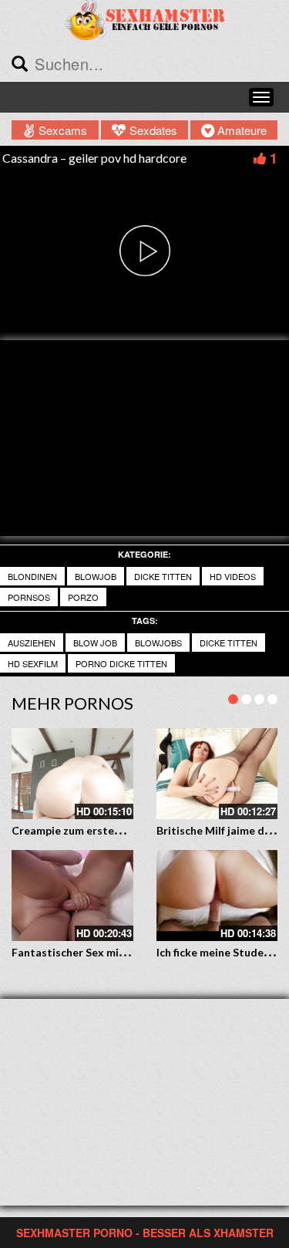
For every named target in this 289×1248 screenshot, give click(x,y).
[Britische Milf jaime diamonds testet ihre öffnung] (217, 773)
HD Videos (233, 576)
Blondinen (32, 576)
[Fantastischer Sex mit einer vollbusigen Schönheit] (72, 895)
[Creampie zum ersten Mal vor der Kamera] (72, 773)
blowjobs (158, 642)
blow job (95, 642)
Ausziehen (31, 642)
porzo (83, 597)
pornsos (29, 597)
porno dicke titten (121, 663)
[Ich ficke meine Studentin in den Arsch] (217, 895)
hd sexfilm (33, 663)
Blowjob (95, 576)
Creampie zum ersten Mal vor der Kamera (117, 830)
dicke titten (163, 576)
